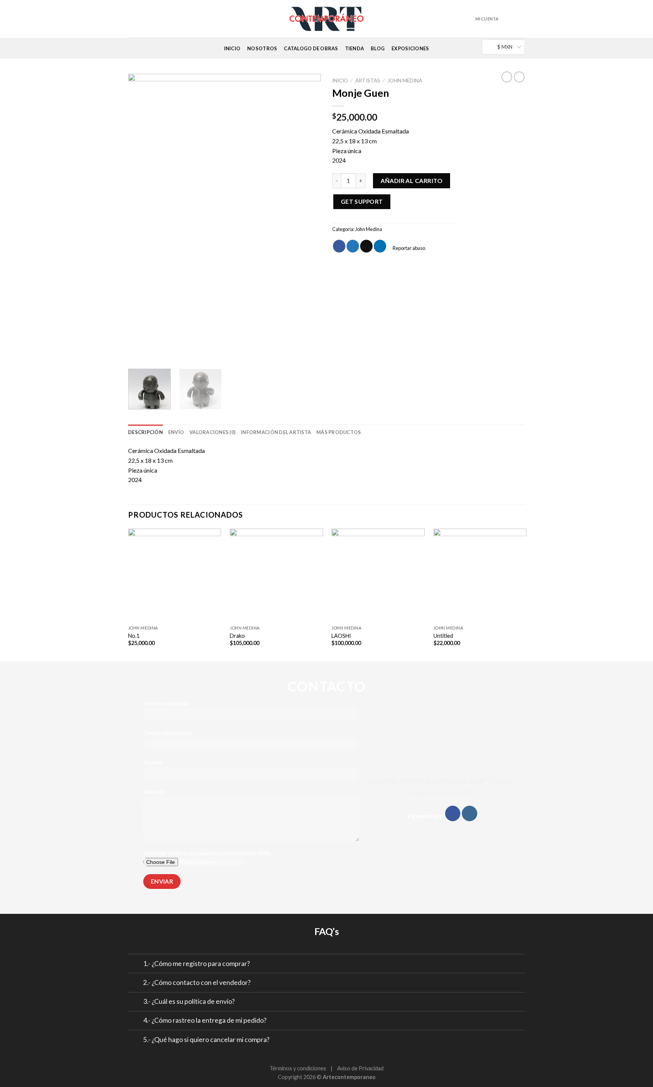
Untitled (443, 636)
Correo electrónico (167, 733)
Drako (237, 636)
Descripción (145, 432)
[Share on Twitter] (353, 246)
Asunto (152, 762)
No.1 (133, 636)
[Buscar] (522, 19)
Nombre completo (166, 703)
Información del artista (276, 432)
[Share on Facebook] (339, 246)
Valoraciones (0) (212, 432)
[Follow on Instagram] (133, 23)
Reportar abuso (408, 248)
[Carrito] (509, 19)
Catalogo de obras (311, 48)
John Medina (404, 81)
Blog (378, 48)
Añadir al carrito (412, 180)
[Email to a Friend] (366, 246)
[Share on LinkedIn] (380, 246)
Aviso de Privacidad (360, 1068)
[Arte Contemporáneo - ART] (326, 19)
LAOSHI (341, 636)
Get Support (362, 201)
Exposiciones (410, 48)
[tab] (145, 432)
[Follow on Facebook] (453, 813)
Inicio (232, 48)
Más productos (338, 432)
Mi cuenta (487, 18)
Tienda (354, 48)
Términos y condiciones (297, 1068)
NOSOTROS (262, 48)
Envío (176, 432)
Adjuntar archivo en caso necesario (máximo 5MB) (207, 853)
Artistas (367, 81)
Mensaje (154, 792)
